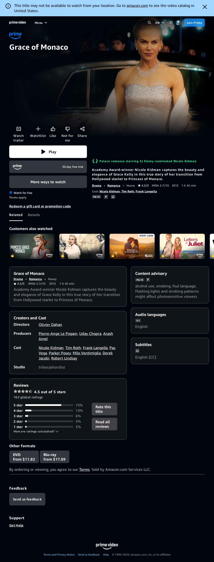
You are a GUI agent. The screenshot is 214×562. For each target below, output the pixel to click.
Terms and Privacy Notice (59, 554)
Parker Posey (60, 353)
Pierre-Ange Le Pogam (58, 333)
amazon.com (137, 5)
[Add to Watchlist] (38, 128)
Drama (96, 185)
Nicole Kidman (109, 191)
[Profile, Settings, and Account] (178, 22)
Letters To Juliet (182, 246)
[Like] (52, 128)
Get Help (16, 525)
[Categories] (171, 22)
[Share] (82, 128)
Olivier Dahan (50, 324)
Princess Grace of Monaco (31, 246)
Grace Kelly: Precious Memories (81, 246)
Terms (84, 469)
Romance (113, 185)
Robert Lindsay (64, 358)
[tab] (16, 214)
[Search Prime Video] (149, 22)
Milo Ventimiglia (87, 353)
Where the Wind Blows (132, 246)
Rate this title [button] (103, 409)
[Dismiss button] (204, 7)
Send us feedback (89, 554)
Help (106, 554)
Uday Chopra (90, 333)
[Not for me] (67, 128)
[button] (48, 151)
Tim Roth (127, 191)
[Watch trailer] (18, 128)
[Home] (17, 22)
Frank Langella (146, 191)
